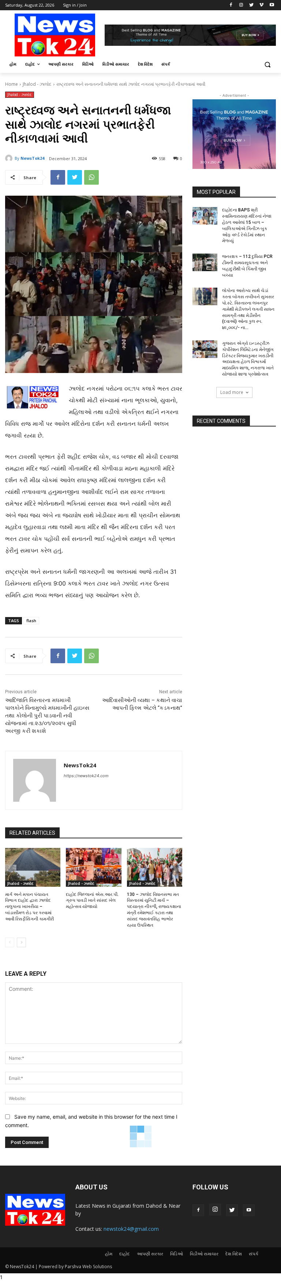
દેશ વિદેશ (233, 1254)
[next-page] (21, 942)
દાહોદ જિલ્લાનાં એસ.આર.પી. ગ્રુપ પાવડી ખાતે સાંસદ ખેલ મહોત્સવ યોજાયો (92, 900)
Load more (231, 392)
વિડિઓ (176, 1254)
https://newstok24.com (86, 775)
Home (11, 84)
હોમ (108, 1254)
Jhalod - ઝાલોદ (37, 84)
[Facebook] (231, 5)
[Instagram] (241, 5)
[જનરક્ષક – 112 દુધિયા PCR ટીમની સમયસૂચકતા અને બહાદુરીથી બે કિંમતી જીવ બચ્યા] (204, 262)
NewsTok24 (32, 158)
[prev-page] (9, 942)
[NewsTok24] (10, 158)
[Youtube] (271, 5)
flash (31, 620)
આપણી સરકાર (150, 1254)
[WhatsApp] (91, 177)
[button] (267, 64)
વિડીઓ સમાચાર (204, 1254)
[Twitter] (251, 5)
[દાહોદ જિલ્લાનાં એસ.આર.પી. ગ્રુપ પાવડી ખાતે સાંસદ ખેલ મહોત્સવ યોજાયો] (93, 867)
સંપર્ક (253, 1254)
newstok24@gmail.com (131, 1228)
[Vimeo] (261, 5)
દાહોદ (124, 1254)
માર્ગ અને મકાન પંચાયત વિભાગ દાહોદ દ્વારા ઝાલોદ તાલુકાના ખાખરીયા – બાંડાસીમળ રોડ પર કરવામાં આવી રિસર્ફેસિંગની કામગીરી (29, 907)
